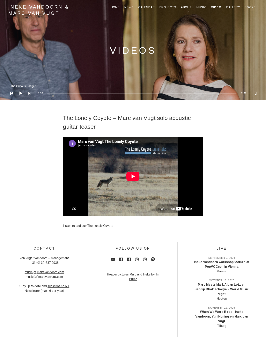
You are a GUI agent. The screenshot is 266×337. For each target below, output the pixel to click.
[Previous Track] (10, 98)
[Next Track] (29, 98)
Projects (167, 7)
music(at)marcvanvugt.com (44, 276)
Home (115, 7)
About (186, 7)
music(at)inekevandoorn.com (44, 272)
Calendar (146, 7)
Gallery (233, 7)
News (129, 7)
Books (250, 7)
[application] (133, 90)
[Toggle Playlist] (253, 98)
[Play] (19, 98)
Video (216, 7)
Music (201, 7)
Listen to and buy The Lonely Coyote (88, 225)
